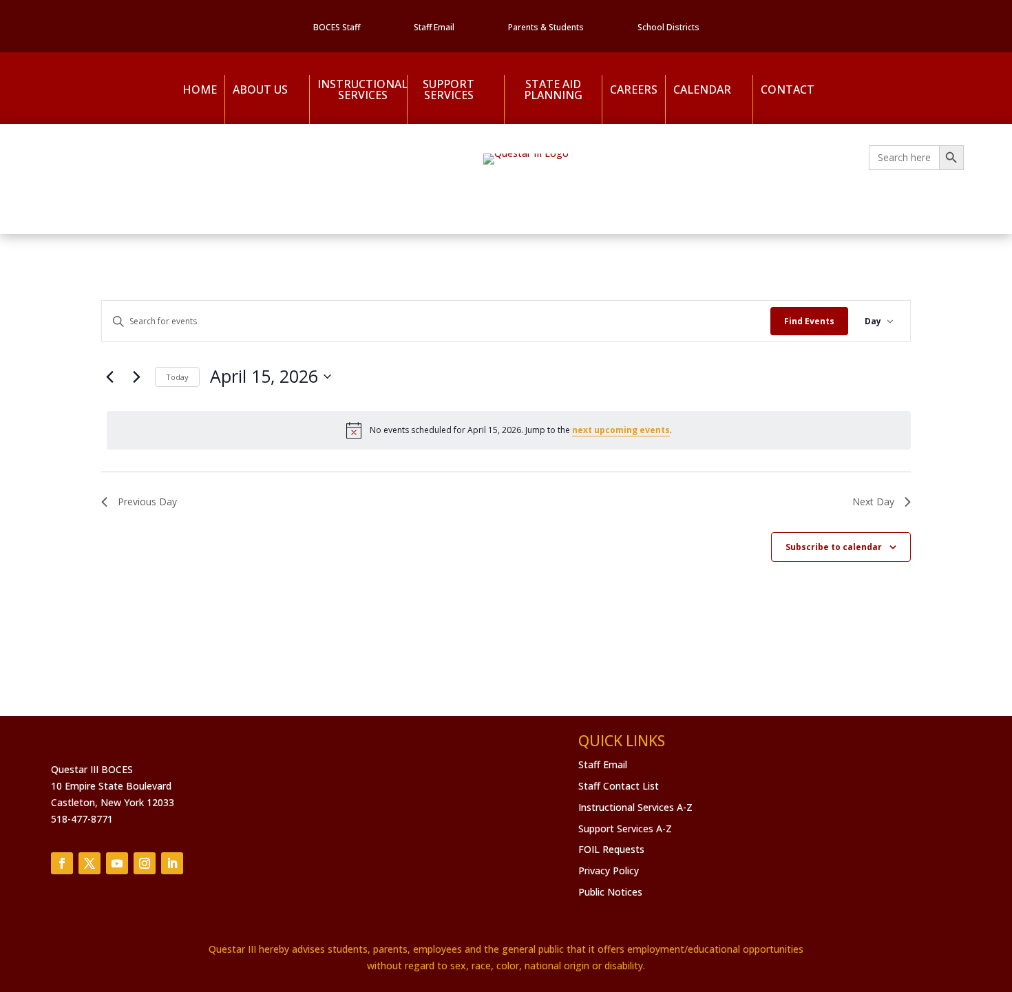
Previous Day (147, 501)
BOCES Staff (336, 28)
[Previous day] (109, 376)
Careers (633, 89)
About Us (260, 89)
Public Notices (610, 891)
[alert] (509, 430)
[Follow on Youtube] (117, 863)
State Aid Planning (553, 90)
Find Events (809, 321)
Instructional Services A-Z (635, 807)
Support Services (448, 90)
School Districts (668, 28)
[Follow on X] (89, 863)
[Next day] (136, 376)
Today (177, 377)
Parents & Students (546, 28)
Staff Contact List (618, 785)
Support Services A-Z (625, 828)
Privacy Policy (608, 870)
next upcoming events (621, 430)
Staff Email (434, 28)
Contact (787, 89)
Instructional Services (358, 90)
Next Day (873, 501)
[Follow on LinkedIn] (172, 863)
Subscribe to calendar (834, 547)
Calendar (702, 89)
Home (199, 89)
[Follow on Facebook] (62, 863)
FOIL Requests (611, 849)
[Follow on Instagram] (145, 863)
